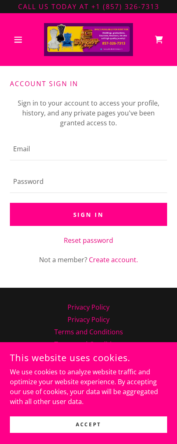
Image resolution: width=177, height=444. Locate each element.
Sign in (88, 214)
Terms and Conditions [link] (88, 331)
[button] (21, 39)
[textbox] (88, 149)
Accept (88, 424)
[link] (88, 39)
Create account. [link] (113, 259)
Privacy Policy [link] (88, 307)
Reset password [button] (88, 240)
